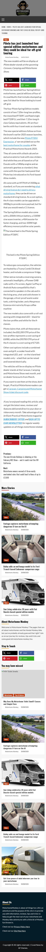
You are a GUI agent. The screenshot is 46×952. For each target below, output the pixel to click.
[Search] (43, 19)
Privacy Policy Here (22, 927)
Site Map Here (20, 931)
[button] (11, 80)
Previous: (21, 458)
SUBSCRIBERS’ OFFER (14, 419)
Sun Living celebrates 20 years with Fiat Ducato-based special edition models (20, 610)
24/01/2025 (25, 57)
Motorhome (8, 695)
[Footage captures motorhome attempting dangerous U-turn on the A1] (23, 506)
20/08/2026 (25, 530)
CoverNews (36, 945)
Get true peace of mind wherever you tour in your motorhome (21, 879)
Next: (21, 473)
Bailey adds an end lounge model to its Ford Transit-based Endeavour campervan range (21, 568)
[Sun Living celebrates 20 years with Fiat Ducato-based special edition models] (23, 592)
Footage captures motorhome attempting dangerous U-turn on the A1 (20, 525)
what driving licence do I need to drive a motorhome (21, 190)
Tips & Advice (19, 695)
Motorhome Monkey (12, 57)
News (6, 40)
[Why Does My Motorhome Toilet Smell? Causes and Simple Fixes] (23, 684)
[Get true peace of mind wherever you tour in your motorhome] (23, 861)
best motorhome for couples (16, 145)
